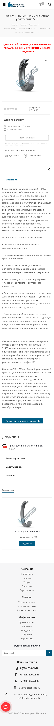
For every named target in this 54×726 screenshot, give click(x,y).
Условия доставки (27, 606)
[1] (5, 109)
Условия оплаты (27, 602)
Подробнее (27, 543)
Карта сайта (27, 638)
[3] (10, 109)
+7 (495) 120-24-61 (29, 674)
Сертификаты (27, 590)
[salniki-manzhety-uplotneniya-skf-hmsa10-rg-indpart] (27, 75)
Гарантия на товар (27, 610)
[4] (13, 109)
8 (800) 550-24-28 (29, 668)
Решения (27, 626)
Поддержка (27, 630)
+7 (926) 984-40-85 (29, 681)
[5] (16, 109)
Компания (27, 568)
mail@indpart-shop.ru (29, 687)
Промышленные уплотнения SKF (26, 445)
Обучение (27, 634)
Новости (27, 578)
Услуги (27, 582)
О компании (27, 573)
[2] (8, 109)
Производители (27, 622)
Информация (27, 617)
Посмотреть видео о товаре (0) (23, 420)
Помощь (27, 597)
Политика (27, 586)
